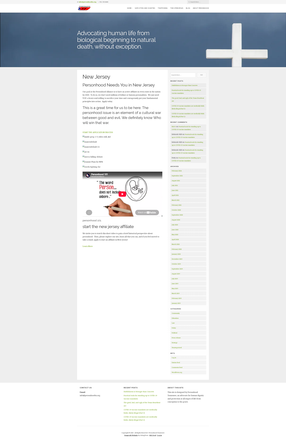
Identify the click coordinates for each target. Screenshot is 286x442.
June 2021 (175, 190)
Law (173, 323)
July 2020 (175, 225)
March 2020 (176, 244)
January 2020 (176, 254)
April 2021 (175, 195)
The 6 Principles (176, 8)
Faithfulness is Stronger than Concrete (185, 85)
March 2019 (176, 293)
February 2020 (177, 249)
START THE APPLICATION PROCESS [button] (98, 132)
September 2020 (177, 215)
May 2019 (175, 288)
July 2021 (175, 185)
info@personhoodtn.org (87, 2)
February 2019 (177, 298)
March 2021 (176, 200)
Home (129, 8)
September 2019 (177, 269)
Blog (188, 8)
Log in (174, 358)
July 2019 (175, 279)
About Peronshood (201, 8)
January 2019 (176, 303)
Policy (174, 328)
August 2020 (176, 220)
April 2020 (175, 239)
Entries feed (176, 362)
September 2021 (177, 176)
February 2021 (177, 205)
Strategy (174, 343)
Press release (176, 338)
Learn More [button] (88, 246)
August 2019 (176, 274)
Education (175, 318)
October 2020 (176, 210)
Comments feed (177, 367)
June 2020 (175, 230)
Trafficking (162, 8)
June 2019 (175, 284)
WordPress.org (177, 372)
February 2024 (177, 171)
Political (174, 333)
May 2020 (175, 235)
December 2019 (177, 259)
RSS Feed (152, 435)
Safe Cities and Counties (145, 8)
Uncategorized (177, 348)
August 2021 (176, 181)
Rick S (174, 127)
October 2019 (176, 264)
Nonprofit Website (131, 435)
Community (176, 313)
